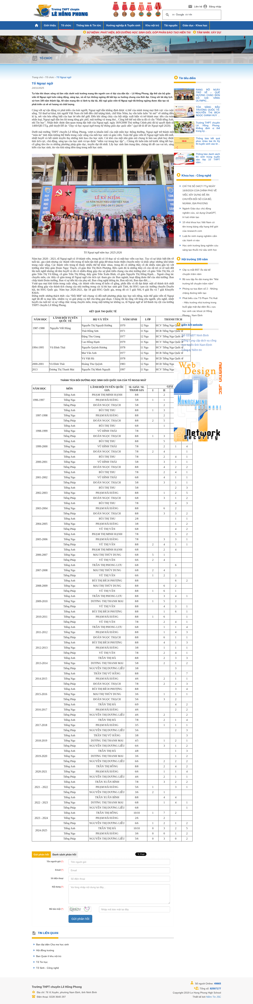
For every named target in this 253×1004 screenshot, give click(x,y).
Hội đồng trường (45, 950)
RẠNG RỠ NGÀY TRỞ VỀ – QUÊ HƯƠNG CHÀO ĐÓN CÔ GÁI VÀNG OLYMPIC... (208, 95)
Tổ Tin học (42, 962)
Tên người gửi (55, 861)
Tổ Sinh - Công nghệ (47, 967)
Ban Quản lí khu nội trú (48, 956)
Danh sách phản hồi (64, 854)
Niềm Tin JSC (213, 996)
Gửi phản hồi (41, 854)
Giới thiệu (50, 25)
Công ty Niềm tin (192, 350)
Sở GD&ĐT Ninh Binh (195, 335)
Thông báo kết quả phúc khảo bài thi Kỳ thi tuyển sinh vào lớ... (208, 141)
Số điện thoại (57, 878)
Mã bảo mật (56, 909)
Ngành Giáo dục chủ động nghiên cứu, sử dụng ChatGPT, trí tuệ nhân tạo (199, 212)
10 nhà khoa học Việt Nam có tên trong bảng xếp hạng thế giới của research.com (200, 226)
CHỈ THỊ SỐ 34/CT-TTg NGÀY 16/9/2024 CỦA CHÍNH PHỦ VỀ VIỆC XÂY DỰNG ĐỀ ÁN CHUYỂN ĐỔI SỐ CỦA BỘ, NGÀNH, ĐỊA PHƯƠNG (199, 195)
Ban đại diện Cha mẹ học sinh (52, 944)
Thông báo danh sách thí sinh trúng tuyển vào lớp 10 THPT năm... (208, 158)
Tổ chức (49, 77)
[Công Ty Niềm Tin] (198, 401)
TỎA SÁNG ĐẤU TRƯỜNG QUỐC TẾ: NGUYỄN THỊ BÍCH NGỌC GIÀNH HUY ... (208, 111)
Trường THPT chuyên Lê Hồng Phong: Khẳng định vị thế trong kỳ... (208, 126)
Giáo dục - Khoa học (195, 25)
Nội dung (57, 887)
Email (59, 870)
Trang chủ (37, 77)
